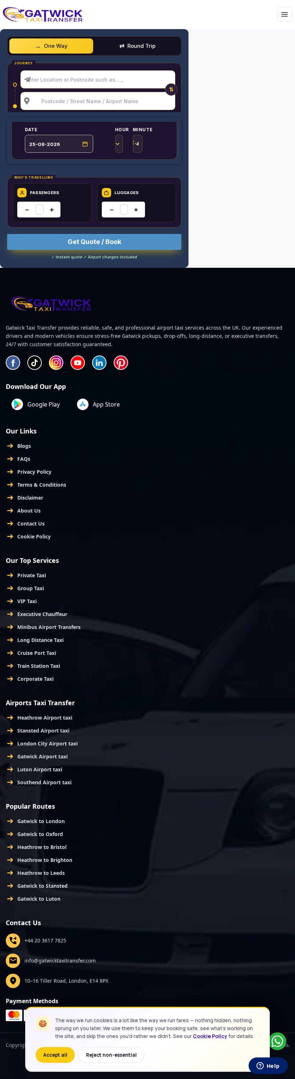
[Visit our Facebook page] (13, 362)
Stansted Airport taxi (37, 730)
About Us (23, 510)
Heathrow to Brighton (39, 860)
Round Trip (141, 45)
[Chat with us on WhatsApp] (277, 1041)
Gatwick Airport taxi (37, 756)
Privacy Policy (28, 472)
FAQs (18, 459)
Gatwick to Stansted (37, 886)
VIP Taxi (21, 601)
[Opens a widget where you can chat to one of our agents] (268, 1066)
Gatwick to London (35, 821)
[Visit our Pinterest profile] (121, 362)
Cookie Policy (28, 536)
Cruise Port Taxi (31, 653)
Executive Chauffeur (36, 614)
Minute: (143, 140)
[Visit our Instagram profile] (56, 362)
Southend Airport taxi (39, 782)
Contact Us (25, 523)
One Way (56, 45)
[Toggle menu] (284, 14)
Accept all (55, 1055)
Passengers (44, 192)
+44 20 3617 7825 (37, 941)
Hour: (123, 140)
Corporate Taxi (30, 679)
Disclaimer (24, 497)
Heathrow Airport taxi (39, 717)
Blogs (18, 446)
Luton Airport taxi (34, 769)
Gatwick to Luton (33, 899)
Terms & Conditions (36, 485)
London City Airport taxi (42, 743)
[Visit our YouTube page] (78, 362)
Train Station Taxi (33, 666)
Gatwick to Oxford (34, 834)
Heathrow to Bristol (36, 847)
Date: (59, 130)
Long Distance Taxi (35, 640)
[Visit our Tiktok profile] (34, 362)
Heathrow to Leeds (35, 873)
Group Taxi (25, 588)
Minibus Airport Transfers (43, 627)
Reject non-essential (111, 1055)
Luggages (126, 192)
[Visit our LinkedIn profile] (99, 362)
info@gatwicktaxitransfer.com (52, 961)
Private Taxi (26, 575)
